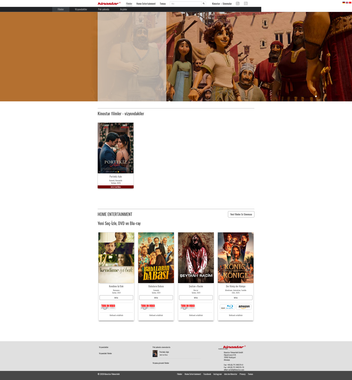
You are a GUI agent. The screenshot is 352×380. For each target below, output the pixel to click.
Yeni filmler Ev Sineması (241, 214)
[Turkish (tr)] (350, 2)
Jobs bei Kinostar (230, 374)
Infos (116, 297)
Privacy (242, 374)
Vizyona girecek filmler (161, 362)
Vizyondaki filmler (105, 353)
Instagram (217, 374)
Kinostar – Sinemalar (222, 3)
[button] (7, 60)
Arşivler (123, 9)
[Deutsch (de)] (344, 2)
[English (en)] (347, 2)
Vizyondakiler (81, 9)
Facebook (207, 374)
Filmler (129, 3)
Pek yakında (103, 9)
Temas (163, 3)
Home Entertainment (146, 3)
